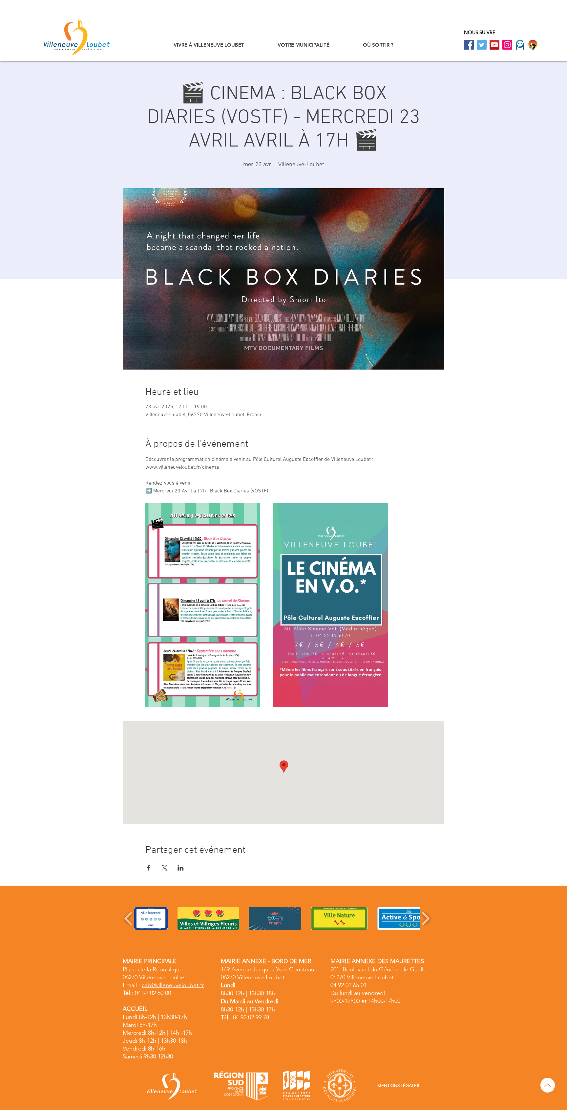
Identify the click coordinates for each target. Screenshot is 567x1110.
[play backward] (128, 918)
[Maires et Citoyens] (520, 45)
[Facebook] (469, 45)
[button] (209, 44)
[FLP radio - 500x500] (533, 45)
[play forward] (425, 918)
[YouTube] (494, 45)
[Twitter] (482, 45)
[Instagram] (507, 45)
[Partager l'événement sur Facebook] (148, 868)
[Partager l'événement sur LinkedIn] (181, 868)
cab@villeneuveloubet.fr (173, 985)
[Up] (547, 1085)
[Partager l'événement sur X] (164, 868)
